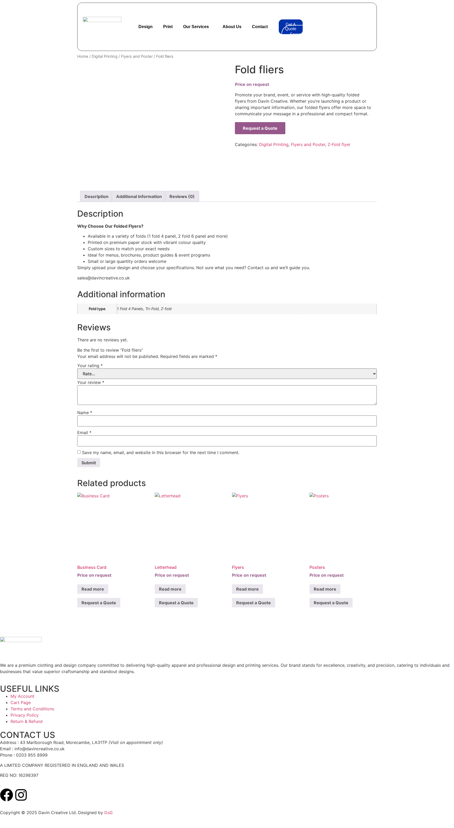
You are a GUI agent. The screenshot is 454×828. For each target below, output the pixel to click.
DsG (108, 812)
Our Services (196, 26)
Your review (90, 382)
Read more (92, 589)
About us (232, 26)
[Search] (355, 34)
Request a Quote (260, 128)
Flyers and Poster (137, 56)
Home (82, 56)
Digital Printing (104, 56)
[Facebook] (6, 794)
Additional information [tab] (139, 196)
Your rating (90, 365)
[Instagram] (21, 794)
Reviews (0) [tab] (182, 196)
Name (84, 412)
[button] (288, 9)
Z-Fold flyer (339, 144)
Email (84, 432)
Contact (260, 26)
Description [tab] (97, 196)
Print (168, 26)
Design (145, 26)
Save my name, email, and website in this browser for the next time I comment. (160, 452)
